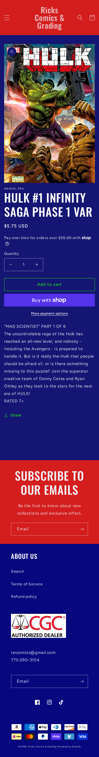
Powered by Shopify (69, 746)
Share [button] (15, 415)
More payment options (49, 313)
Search (17, 571)
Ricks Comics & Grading (42, 746)
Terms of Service (27, 584)
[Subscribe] (82, 529)
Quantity (11, 254)
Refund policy (24, 596)
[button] (7, 18)
